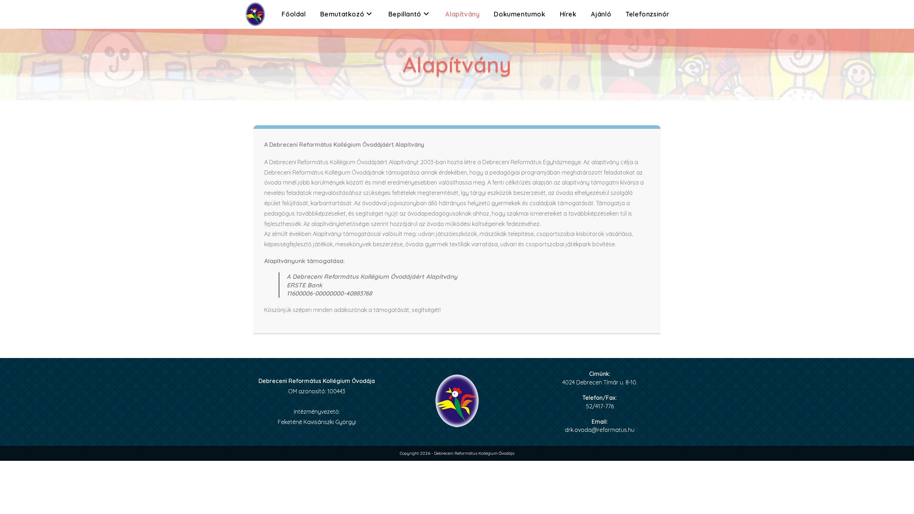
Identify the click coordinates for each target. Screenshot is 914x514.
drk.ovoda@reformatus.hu (599, 429)
